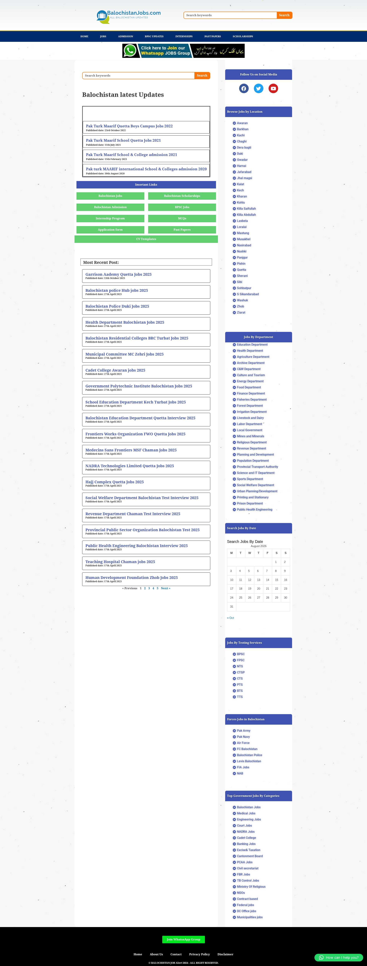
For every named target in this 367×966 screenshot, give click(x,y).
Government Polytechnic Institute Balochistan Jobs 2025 (138, 386)
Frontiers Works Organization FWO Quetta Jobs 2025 (135, 434)
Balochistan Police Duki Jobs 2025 (117, 306)
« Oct (230, 617)
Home (84, 36)
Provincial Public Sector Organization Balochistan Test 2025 (142, 530)
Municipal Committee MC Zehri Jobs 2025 (124, 354)
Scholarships (243, 36)
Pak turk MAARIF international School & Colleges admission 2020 (146, 169)
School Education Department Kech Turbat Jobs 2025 (135, 402)
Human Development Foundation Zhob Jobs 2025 (131, 577)
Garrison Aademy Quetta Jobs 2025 (118, 274)
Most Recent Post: (101, 262)
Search (284, 15)
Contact (176, 954)
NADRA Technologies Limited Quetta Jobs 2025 (129, 466)
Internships (184, 36)
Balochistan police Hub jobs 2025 (116, 290)
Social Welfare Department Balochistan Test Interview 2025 (141, 498)
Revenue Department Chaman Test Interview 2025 (132, 514)
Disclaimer (225, 954)
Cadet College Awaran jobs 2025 (115, 370)
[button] (338, 957)
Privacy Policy (199, 954)
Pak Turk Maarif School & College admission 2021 (131, 155)
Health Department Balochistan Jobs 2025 (124, 322)
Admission (125, 36)
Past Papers (213, 36)
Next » (165, 588)
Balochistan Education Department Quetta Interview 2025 (140, 418)
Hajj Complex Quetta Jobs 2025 (114, 482)
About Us (156, 954)
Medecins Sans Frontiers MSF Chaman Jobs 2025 (131, 450)
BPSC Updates (154, 36)
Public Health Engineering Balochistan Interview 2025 (136, 545)
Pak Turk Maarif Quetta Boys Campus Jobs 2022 (129, 126)
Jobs (103, 36)
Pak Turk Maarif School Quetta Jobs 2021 (123, 140)
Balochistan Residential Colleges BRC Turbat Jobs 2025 (136, 338)
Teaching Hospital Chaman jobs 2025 (120, 561)
